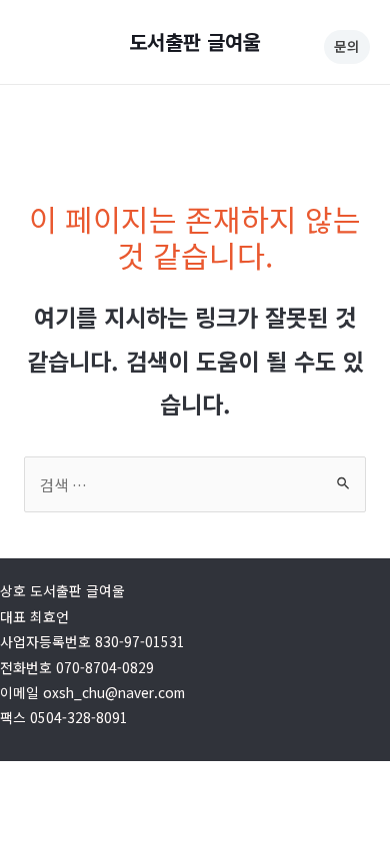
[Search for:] (195, 484)
